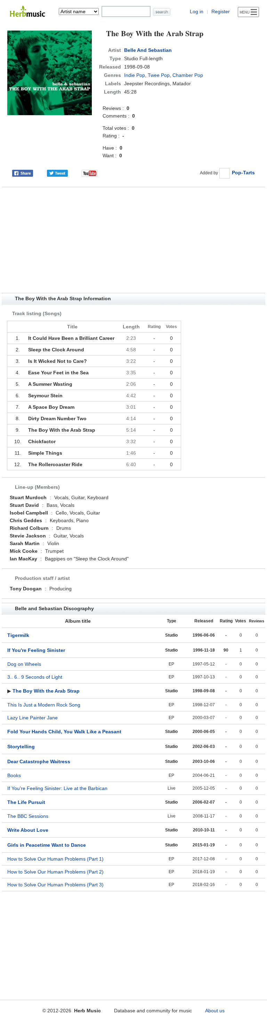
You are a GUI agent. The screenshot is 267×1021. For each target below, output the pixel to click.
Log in (196, 11)
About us (215, 1010)
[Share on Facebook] (22, 172)
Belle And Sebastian (148, 50)
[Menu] (248, 12)
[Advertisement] (133, 240)
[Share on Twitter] (57, 172)
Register (220, 11)
